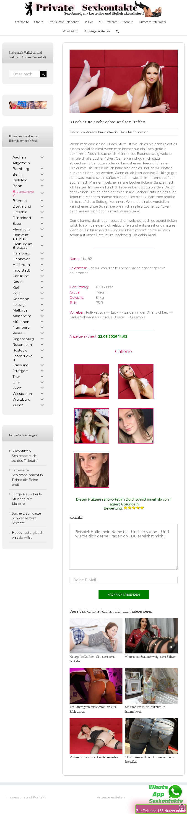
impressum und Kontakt (26, 797)
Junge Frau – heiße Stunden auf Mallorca (27, 499)
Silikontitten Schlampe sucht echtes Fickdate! (25, 456)
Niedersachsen (138, 132)
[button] (117, 30)
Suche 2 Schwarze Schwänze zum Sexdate (26, 518)
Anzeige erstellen (111, 797)
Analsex (91, 132)
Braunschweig (108, 132)
